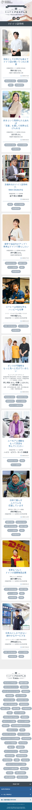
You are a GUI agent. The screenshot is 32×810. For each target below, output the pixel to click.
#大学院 (9, 773)
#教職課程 (20, 747)
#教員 (10, 204)
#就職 (21, 597)
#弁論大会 (25, 760)
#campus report (9, 397)
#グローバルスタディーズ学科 (16, 764)
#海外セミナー (12, 730)
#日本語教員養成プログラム (20, 725)
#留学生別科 (9, 755)
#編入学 (11, 747)
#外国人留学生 (22, 777)
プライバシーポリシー (11, 804)
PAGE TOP (16, 784)
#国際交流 (24, 751)
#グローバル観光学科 (16, 405)
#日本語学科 (26, 738)
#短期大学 (24, 768)
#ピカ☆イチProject (10, 683)
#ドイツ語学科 (22, 81)
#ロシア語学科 (21, 695)
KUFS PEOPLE (5, 789)
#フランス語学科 (24, 734)
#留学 (10, 85)
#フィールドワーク (11, 751)
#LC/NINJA (23, 743)
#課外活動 (16, 708)
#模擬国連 (24, 687)
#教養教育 (25, 717)
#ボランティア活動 (9, 721)
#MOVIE (5, 725)
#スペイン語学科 (24, 721)
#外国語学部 (19, 85)
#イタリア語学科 (11, 743)
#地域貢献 (10, 695)
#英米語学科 (10, 401)
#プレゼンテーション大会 (11, 691)
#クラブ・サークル (9, 734)
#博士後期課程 (9, 777)
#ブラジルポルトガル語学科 (10, 738)
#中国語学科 (26, 708)
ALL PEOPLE (7, 794)
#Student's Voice (10, 81)
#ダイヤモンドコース (11, 687)
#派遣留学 (26, 691)
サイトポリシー (21, 804)
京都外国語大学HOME (10, 799)
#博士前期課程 (20, 773)
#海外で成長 (22, 263)
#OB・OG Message (10, 326)
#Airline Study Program (11, 717)
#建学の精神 (9, 522)
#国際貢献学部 (21, 755)
